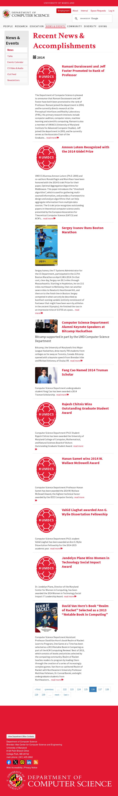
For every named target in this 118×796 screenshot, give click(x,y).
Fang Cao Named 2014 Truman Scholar (85, 372)
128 (107, 689)
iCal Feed (11, 74)
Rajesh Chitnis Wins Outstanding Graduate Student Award (85, 408)
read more (51, 137)
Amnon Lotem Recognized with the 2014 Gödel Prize (85, 149)
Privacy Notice (30, 767)
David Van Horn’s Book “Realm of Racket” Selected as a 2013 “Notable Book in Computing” (85, 610)
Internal (84, 10)
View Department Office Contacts (21, 736)
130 (43, 694)
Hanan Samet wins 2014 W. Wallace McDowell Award (82, 460)
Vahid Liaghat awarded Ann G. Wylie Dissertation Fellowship (85, 512)
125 (86, 689)
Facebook (8, 762)
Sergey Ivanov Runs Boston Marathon (82, 230)
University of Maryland (59, 3)
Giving (103, 26)
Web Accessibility (14, 767)
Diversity (90, 26)
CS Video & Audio (15, 68)
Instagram (22, 762)
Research (21, 26)
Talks (10, 56)
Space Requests (98, 10)
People (8, 26)
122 (64, 689)
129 (36, 694)
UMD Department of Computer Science (26, 14)
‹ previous (49, 689)
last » (66, 694)
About (75, 10)
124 (79, 689)
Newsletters (13, 80)
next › (57, 694)
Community (74, 26)
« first (38, 689)
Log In (111, 10)
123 (72, 689)
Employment (64, 10)
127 (100, 689)
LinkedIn (29, 762)
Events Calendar (15, 62)
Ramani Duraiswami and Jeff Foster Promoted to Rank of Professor (83, 70)
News (10, 49)
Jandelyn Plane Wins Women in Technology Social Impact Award (85, 562)
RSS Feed (36, 762)
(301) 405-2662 (25, 756)
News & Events (55, 26)
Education (37, 26)
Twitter (15, 762)
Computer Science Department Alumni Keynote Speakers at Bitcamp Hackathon (85, 326)
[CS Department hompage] (59, 779)
